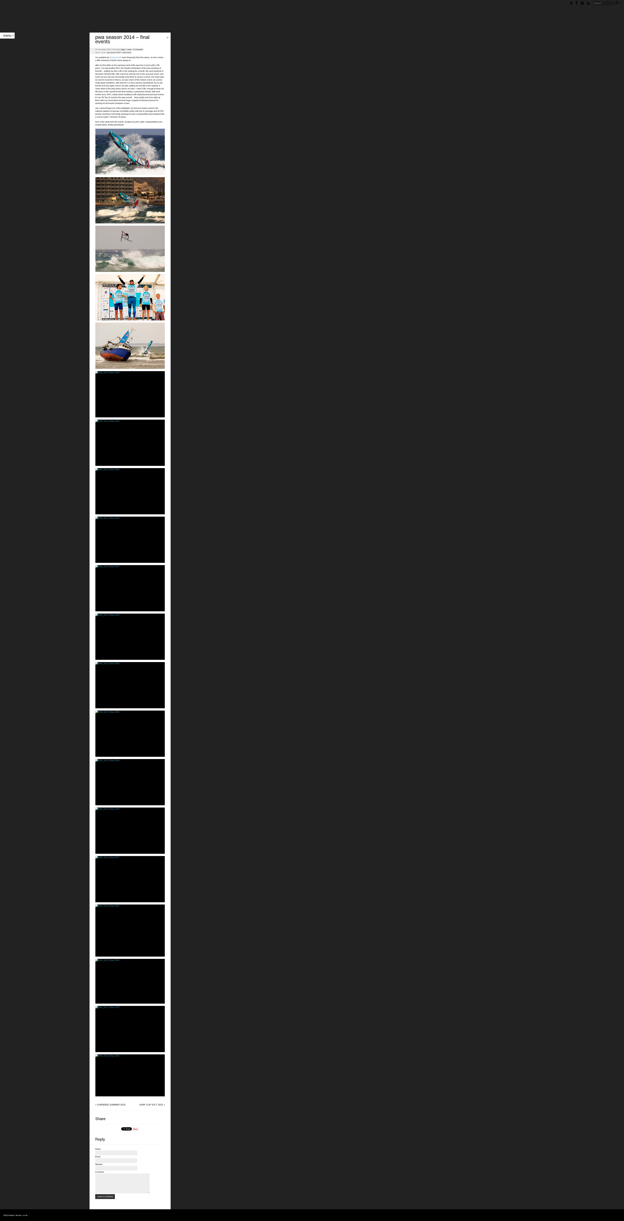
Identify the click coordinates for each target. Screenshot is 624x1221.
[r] (588, 3)
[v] (582, 3)
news (129, 49)
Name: (98, 1149)
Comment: (99, 1172)
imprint (11, 1215)
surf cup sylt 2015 (151, 1104)
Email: (98, 1157)
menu (7, 35)
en (24, 1215)
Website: (99, 1164)
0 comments (138, 49)
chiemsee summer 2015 (111, 1104)
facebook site (115, 57)
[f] (576, 3)
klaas (123, 49)
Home (97, 52)
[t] (571, 3)
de (26, 1215)
